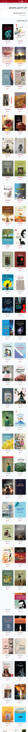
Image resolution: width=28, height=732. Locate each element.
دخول (3, 1)
